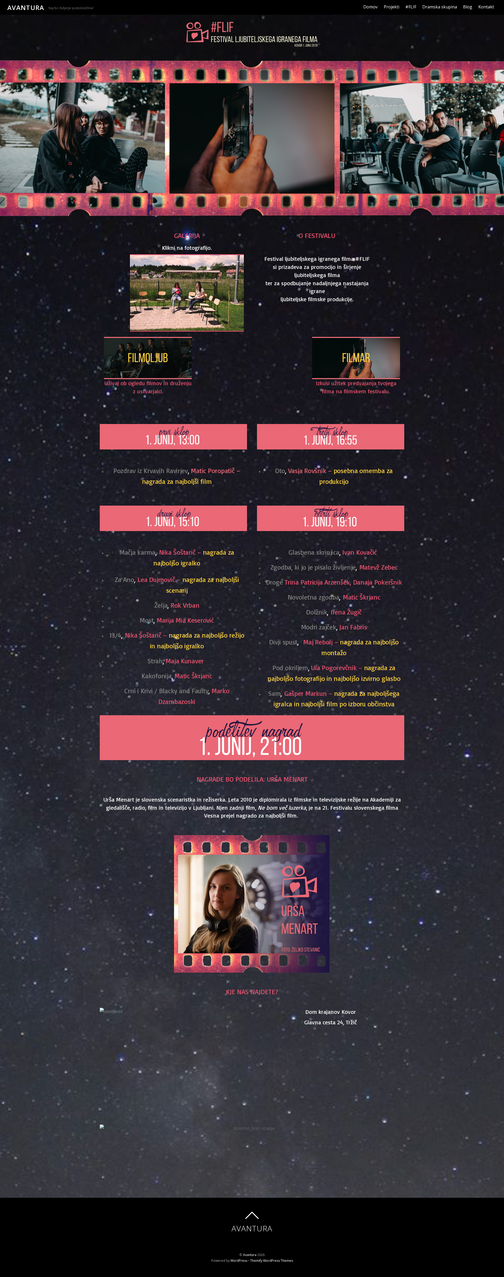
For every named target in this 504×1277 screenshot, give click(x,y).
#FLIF (410, 7)
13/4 (115, 635)
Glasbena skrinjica (313, 552)
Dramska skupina (439, 7)
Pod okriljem (290, 667)
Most (147, 620)
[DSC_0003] (187, 292)
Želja (161, 605)
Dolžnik (316, 612)
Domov (370, 7)
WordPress (238, 1260)
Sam (274, 693)
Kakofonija (156, 675)
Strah (155, 660)
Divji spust (283, 642)
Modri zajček (318, 627)
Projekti (391, 7)
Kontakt (486, 7)
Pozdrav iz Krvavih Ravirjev (150, 470)
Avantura (249, 1255)
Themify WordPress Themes (271, 1260)
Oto (280, 470)
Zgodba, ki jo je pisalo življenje (313, 567)
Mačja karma (137, 552)
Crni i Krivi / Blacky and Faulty (166, 690)
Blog (467, 7)
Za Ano (124, 579)
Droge (275, 582)
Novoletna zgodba (313, 597)
